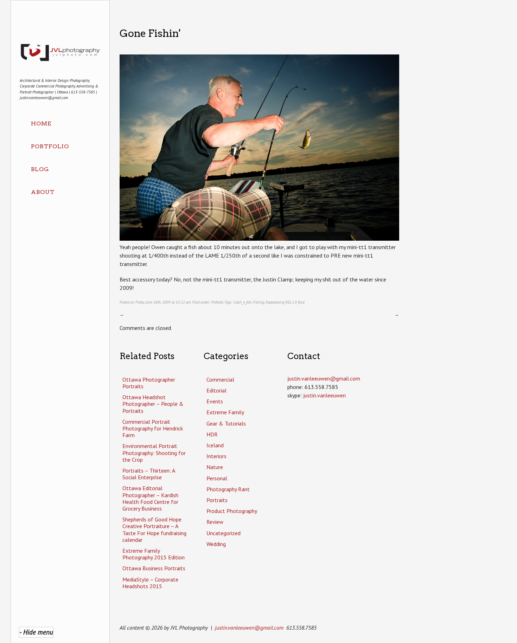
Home (41, 123)
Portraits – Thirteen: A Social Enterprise (148, 474)
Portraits (217, 302)
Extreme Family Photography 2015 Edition (153, 554)
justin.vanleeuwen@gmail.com (249, 627)
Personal (216, 478)
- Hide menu (36, 632)
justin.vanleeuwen (324, 395)
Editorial (216, 390)
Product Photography (231, 510)
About (43, 192)
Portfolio (50, 146)
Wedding (216, 543)
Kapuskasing (275, 302)
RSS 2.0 (291, 302)
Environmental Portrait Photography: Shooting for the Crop (154, 452)
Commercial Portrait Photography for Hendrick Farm (152, 428)
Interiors (216, 456)
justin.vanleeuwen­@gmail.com (323, 378)
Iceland (215, 445)
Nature (214, 466)
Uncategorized (223, 533)
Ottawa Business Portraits (153, 568)
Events (214, 401)
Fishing (258, 302)
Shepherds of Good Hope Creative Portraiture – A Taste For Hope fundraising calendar (154, 529)
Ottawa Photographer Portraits (148, 383)
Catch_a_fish (242, 302)
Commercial (220, 379)
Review (214, 521)
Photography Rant (228, 489)
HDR (212, 434)
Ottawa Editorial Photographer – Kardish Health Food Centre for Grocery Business (150, 498)
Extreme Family (225, 412)
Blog (40, 169)
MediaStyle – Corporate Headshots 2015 (150, 583)
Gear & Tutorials (226, 423)
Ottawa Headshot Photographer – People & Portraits (153, 404)
